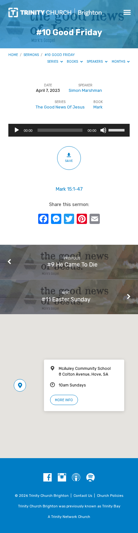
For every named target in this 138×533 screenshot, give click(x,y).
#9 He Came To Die (72, 264)
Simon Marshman (85, 90)
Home (13, 55)
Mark (97, 107)
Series (53, 62)
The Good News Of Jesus (60, 107)
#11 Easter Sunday (66, 299)
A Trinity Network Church (69, 517)
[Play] (16, 130)
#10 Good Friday (60, 55)
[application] (69, 130)
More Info (64, 400)
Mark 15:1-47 (69, 189)
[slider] (117, 129)
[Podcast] (76, 477)
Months (119, 62)
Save (69, 161)
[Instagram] (62, 477)
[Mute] (103, 130)
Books (73, 62)
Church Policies (110, 496)
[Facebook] (47, 477)
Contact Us (82, 496)
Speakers (95, 62)
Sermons (31, 55)
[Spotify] (90, 477)
